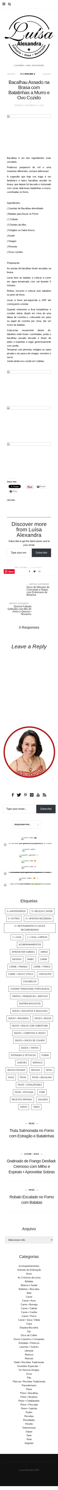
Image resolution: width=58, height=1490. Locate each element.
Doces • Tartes (30, 1048)
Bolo (29, 1293)
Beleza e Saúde (29, 1285)
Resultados (29, 1420)
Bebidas (29, 1281)
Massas (35, 1070)
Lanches (22, 1062)
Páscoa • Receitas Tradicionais (29, 1381)
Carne (43, 959)
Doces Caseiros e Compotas (29, 1339)
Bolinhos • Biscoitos (29, 1289)
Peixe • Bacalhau (28, 74)
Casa (29, 1323)
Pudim (29, 1412)
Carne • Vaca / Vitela (29, 1319)
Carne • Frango (18, 967)
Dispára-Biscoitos (30, 1003)
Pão (29, 1377)
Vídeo (36, 1107)
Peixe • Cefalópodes (30, 1085)
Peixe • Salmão (29, 1408)
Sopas (23, 1107)
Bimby (30, 959)
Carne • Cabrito (29, 1308)
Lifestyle (29, 1350)
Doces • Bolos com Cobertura (30, 1026)
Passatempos (29, 1385)
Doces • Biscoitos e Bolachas (30, 1011)
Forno (45, 1055)
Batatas (17, 959)
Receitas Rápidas (22, 1099)
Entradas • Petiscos (29, 1343)
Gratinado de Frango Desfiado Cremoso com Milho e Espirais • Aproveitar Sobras (32, 1166)
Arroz (44, 952)
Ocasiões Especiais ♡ (29, 1366)
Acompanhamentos (30, 944)
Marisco (38, 1062)
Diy (29, 1331)
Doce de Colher (29, 1335)
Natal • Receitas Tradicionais (29, 1362)
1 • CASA (16, 937)
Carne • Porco (41, 967)
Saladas (43, 1099)
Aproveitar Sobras (23, 952)
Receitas (29, 1416)
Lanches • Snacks (29, 1346)
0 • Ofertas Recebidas (39, 918)
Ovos (11, 1077)
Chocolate (45, 974)
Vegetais (29, 1443)
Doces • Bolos (42, 1018)
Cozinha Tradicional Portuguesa (29, 989)
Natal (49, 1070)
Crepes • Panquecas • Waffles (30, 996)
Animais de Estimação (29, 1269)
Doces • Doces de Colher (30, 1040)
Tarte (29, 1435)
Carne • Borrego (29, 1304)
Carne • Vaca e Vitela (20, 974)
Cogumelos (30, 981)
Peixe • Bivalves (29, 1397)
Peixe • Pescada (24, 1092)
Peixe (23, 1077)
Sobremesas (29, 1427)
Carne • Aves (31, 1154)
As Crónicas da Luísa (29, 1277)
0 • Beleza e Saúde (42, 911)
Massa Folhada (16, 1070)
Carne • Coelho (29, 1312)
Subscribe (41, 552)
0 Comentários (36, 567)
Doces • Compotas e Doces (30, 1033)
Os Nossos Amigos (29, 1370)
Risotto (29, 1423)
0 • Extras (14, 918)
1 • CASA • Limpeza (37, 937)
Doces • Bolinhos (18, 1018)
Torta (29, 1439)
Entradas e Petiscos (23, 1055)
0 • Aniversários (16, 911)
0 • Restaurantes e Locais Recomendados (30, 928)
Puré (42, 1092)
